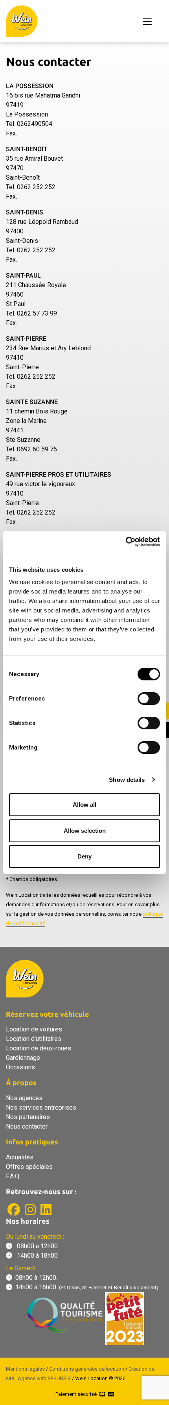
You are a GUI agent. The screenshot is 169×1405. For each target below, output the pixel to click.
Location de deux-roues (38, 1048)
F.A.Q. (13, 1176)
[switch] (149, 698)
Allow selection (85, 830)
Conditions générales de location (86, 1369)
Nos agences (24, 1098)
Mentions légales (25, 1369)
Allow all (84, 804)
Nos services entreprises (41, 1107)
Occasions (20, 1067)
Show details (127, 779)
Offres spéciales (29, 1166)
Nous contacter (27, 1126)
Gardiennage (23, 1057)
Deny (84, 856)
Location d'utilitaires (33, 1038)
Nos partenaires (28, 1117)
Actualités (19, 1157)
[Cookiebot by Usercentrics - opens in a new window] (125, 542)
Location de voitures (34, 1029)
